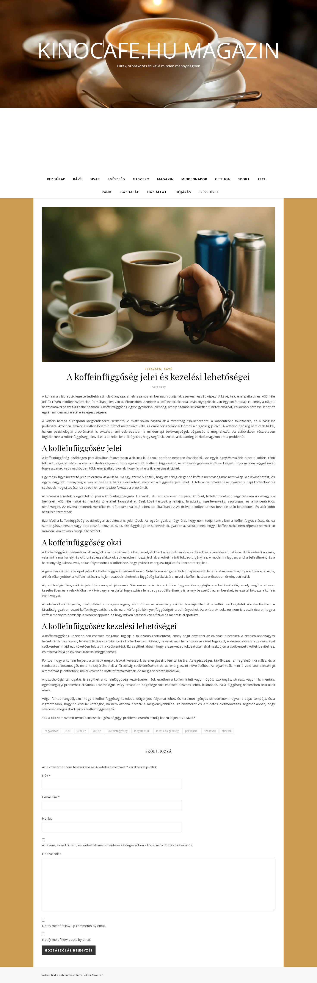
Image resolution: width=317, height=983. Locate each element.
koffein (97, 731)
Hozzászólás (51, 854)
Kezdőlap (56, 179)
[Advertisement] (158, 140)
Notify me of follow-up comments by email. (74, 926)
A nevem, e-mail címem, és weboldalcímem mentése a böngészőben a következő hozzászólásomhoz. (117, 845)
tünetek (226, 731)
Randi (107, 192)
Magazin (165, 179)
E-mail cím (51, 797)
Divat (94, 179)
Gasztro (141, 179)
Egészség (116, 179)
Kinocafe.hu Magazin (158, 50)
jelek (67, 731)
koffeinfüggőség (117, 731)
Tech (262, 179)
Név (46, 775)
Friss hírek (209, 192)
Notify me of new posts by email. (66, 939)
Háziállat (157, 192)
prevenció (191, 731)
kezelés (81, 731)
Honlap (47, 818)
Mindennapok (194, 179)
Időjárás (182, 192)
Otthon (223, 179)
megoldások (141, 731)
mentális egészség (167, 731)
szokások (210, 731)
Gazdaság (130, 192)
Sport (244, 179)
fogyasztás (51, 731)
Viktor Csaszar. (93, 975)
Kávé (77, 179)
